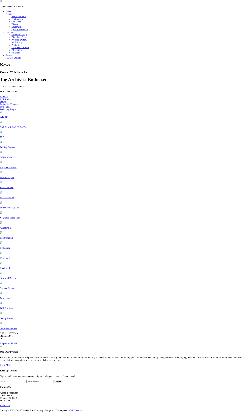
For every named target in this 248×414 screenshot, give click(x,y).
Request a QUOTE (9, 343)
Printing (15, 45)
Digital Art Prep (18, 37)
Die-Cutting (16, 50)
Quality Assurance (19, 29)
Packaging (4, 107)
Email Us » (5, 405)
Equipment (16, 27)
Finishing (15, 52)
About (8, 14)
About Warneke (18, 16)
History (14, 24)
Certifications (6, 99)
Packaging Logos (8, 109)
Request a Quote (13, 58)
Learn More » (6, 365)
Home (8, 11)
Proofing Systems (19, 40)
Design (3, 101)
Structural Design (19, 34)
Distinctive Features (9, 104)
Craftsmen (16, 21)
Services (9, 55)
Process (9, 32)
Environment (17, 19)
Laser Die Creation (20, 47)
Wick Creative (75, 410)
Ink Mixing (16, 42)
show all (4, 96)
